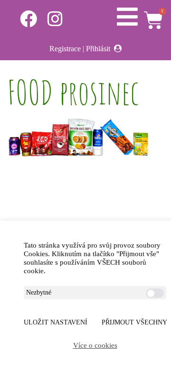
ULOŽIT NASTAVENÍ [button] (55, 322)
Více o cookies (95, 345)
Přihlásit (98, 49)
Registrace (65, 49)
